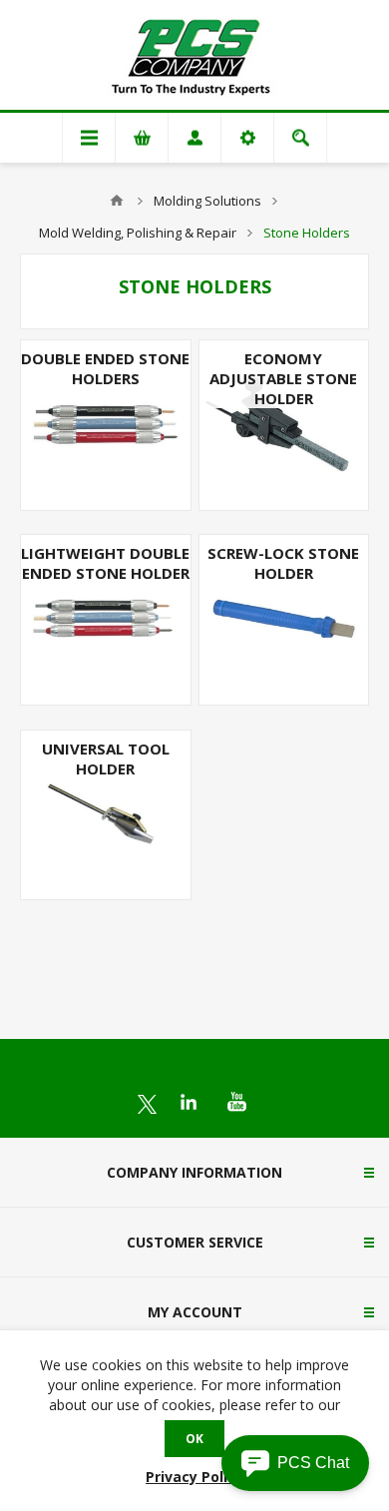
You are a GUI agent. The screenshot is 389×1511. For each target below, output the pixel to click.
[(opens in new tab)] (147, 1104)
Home (117, 201)
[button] (295, 1463)
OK (194, 1438)
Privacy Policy (194, 1476)
